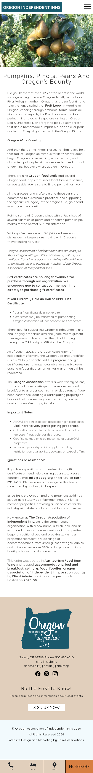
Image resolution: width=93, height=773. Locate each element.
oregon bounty (73, 572)
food (44, 568)
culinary (31, 568)
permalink (64, 576)
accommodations (49, 564)
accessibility (32, 666)
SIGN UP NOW (46, 707)
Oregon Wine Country (24, 140)
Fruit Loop (53, 105)
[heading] (46, 78)
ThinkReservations (71, 740)
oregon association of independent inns (41, 570)
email (40, 662)
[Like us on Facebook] (37, 673)
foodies (55, 568)
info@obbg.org (41, 478)
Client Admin (22, 576)
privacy (49, 666)
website (51, 662)
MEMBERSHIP (79, 767)
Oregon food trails (43, 176)
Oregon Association (29, 382)
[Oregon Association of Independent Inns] (30, 10)
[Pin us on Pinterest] (46, 673)
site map (63, 666)
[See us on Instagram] (55, 673)
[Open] (87, 6)
